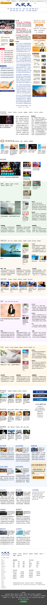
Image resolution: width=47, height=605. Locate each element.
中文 (2, 559)
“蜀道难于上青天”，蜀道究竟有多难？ (25, 261)
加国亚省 (33, 496)
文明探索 (15, 240)
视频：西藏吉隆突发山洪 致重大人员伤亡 (11, 494)
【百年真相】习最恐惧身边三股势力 (41, 289)
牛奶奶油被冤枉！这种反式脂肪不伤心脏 (10, 216)
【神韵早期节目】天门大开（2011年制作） (4, 41)
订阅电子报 (39, 1)
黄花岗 (13, 597)
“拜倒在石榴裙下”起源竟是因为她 (38, 251)
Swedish (3, 573)
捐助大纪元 (19, 555)
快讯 (3, 48)
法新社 (25, 595)
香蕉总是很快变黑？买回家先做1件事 (18, 401)
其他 (1, 428)
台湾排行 (19, 529)
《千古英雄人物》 (40, 416)
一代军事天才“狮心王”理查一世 (23, 274)
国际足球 (13, 427)
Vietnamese (3, 587)
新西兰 (42, 497)
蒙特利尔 (43, 496)
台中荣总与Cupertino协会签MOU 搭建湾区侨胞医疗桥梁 (10, 471)
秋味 (1, 258)
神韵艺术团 (7, 594)
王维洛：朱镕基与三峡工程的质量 (23, 79)
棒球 (25, 427)
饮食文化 (22, 409)
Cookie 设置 (23, 601)
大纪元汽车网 (34, 597)
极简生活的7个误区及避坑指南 (3, 401)
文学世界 (22, 573)
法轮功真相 (40, 32)
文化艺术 (15, 570)
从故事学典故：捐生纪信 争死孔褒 (23, 270)
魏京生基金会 (26, 599)
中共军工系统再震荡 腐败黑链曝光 (9, 177)
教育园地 (15, 577)
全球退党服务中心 (37, 595)
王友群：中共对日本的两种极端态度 (38, 133)
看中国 (20, 597)
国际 (17, 9)
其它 (37, 566)
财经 (11, 10)
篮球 (22, 427)
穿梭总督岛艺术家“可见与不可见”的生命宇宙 (36, 83)
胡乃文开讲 (30, 279)
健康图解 (7, 184)
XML (24, 107)
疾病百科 (3, 185)
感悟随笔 (25, 112)
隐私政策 (36, 553)
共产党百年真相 (3, 113)
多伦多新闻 (19, 446)
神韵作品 (12, 594)
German (3, 569)
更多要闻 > (20, 107)
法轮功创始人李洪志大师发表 (39, 36)
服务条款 (31, 553)
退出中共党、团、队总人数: (39, 20)
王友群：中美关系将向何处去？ (37, 120)
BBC (28, 595)
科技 (14, 10)
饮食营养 (12, 184)
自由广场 (36, 112)
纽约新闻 (4, 66)
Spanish (3, 562)
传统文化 (36, 53)
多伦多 (37, 496)
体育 (14, 566)
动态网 (42, 597)
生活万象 (11, 347)
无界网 (39, 597)
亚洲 (37, 499)
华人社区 (31, 560)
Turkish (2, 583)
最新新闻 (15, 560)
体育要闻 (3, 427)
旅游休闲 (21, 347)
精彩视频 (3, 159)
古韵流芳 (15, 279)
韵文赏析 (34, 240)
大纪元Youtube (41, 395)
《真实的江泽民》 (40, 413)
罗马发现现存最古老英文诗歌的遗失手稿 (36, 75)
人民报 (16, 597)
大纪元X (41, 399)
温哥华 (40, 496)
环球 (12, 301)
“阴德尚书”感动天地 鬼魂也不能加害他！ (36, 72)
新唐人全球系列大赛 (5, 595)
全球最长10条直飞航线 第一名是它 (23, 378)
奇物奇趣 (15, 391)
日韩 (14, 301)
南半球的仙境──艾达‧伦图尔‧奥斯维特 (36, 57)
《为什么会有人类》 (39, 45)
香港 (14, 9)
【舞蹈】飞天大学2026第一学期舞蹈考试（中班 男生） (5, 152)
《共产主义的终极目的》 (40, 408)
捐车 (31, 1)
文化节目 (3, 279)
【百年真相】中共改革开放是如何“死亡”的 (14, 289)
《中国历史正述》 (40, 415)
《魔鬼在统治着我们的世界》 (40, 410)
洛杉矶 (38, 492)
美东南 (41, 493)
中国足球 (18, 427)
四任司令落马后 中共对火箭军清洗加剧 (11, 513)
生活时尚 (7, 347)
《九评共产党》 (36, 28)
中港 (6, 301)
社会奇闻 (2, 392)
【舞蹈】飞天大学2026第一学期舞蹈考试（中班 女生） (42, 152)
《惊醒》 (42, 43)
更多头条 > (7, 34)
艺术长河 (15, 578)
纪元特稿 (10, 112)
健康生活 (7, 185)
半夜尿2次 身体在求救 (36, 203)
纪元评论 (3, 112)
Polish (2, 582)
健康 (30, 10)
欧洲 (33, 499)
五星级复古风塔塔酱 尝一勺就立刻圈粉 (18, 418)
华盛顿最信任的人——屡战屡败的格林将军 (36, 60)
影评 (17, 301)
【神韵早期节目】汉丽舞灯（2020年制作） (23, 152)
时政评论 (15, 112)
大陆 (8, 9)
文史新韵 (25, 279)
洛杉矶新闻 (19, 467)
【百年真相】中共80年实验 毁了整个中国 (23, 289)
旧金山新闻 (4, 467)
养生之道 (26, 409)
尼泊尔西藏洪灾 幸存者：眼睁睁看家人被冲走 (11, 533)
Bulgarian (3, 586)
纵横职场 (16, 347)
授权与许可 (25, 553)
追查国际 (5, 597)
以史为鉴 (20, 112)
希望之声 (16, 594)
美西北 (36, 493)
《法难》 (36, 43)
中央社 (31, 595)
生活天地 (31, 570)
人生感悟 (15, 573)
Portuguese (3, 571)
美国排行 (19, 509)
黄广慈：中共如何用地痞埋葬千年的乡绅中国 (26, 494)
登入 (45, 1)
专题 (30, 9)
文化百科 (29, 240)
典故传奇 (22, 577)
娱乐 (17, 10)
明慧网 (23, 597)
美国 (11, 9)
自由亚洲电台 (38, 594)
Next (13, 25)
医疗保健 (31, 573)
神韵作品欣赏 (34, 261)
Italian (2, 570)
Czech (2, 579)
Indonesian (3, 566)
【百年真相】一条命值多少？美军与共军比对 (32, 289)
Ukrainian (3, 577)
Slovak (2, 581)
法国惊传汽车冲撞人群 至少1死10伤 (23, 61)
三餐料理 (17, 409)
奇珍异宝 (20, 391)
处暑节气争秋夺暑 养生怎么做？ (38, 271)
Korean (2, 564)
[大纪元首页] (5, 555)
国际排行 (3, 529)
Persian (2, 585)
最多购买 (17, 141)
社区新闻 (35, 490)
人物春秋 (24, 240)
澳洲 (39, 497)
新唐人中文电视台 (31, 594)
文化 (20, 10)
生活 (27, 10)
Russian (2, 575)
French (2, 567)
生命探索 (22, 572)
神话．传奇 (10, 240)
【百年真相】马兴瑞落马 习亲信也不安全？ (5, 289)
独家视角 (34, 446)
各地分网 (34, 10)
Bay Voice (9, 597)
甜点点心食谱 (11, 409)
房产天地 (25, 347)
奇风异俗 (24, 391)
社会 (19, 566)
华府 (41, 492)
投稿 (42, 1)
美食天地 (3, 409)
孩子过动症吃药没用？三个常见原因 (24, 231)
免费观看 (31, 141)
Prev (2, 25)
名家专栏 (41, 112)
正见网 (27, 597)
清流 (30, 597)
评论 (27, 9)
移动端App (14, 1)
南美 (35, 499)
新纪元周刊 (21, 595)
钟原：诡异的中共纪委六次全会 (37, 117)
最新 (21, 141)
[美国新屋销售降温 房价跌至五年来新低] (7, 24)
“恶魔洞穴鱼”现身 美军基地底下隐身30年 (11, 401)
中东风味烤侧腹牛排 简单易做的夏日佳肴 (26, 418)
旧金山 (35, 492)
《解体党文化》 (40, 411)
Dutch (2, 574)
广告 (35, 1)
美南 (39, 493)
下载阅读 (27, 107)
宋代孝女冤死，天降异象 (6, 274)
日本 (37, 497)
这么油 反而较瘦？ (36, 227)
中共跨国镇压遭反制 (27, 22)
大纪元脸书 (41, 392)
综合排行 (3, 490)
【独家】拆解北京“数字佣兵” (37, 457)
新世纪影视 (43, 595)
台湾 (20, 9)
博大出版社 (20, 599)
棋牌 (28, 427)
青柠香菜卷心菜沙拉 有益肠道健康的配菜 (3, 418)
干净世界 (21, 594)
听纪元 (36, 9)
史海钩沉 (20, 240)
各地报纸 (15, 553)
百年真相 (10, 279)
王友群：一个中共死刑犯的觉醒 (37, 131)
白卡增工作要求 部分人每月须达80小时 (10, 450)
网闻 (24, 566)
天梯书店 (12, 595)
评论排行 (33, 116)
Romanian (3, 578)
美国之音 (25, 594)
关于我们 (8, 1)
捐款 (33, 1)
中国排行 (3, 509)
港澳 (24, 563)
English (2, 560)
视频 (33, 9)
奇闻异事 (10, 391)
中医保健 (16, 184)
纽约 (33, 492)
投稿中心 (41, 553)
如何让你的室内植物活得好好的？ (38, 363)
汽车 (34, 347)
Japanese (3, 563)
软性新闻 (3, 391)
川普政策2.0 (23, 28)
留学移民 (30, 347)
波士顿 (43, 492)
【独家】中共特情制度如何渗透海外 (41, 450)
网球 (9, 427)
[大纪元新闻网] (23, 5)
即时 (24, 9)
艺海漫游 (39, 240)
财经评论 (31, 112)
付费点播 (26, 141)
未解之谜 (20, 279)
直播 (11, 185)
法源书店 (16, 595)
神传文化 (15, 572)
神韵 (23, 10)
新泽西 (33, 493)
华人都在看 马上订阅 (38, 477)
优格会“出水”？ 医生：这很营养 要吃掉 (9, 364)
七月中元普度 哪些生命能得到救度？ (39, 248)
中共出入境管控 (25, 35)
